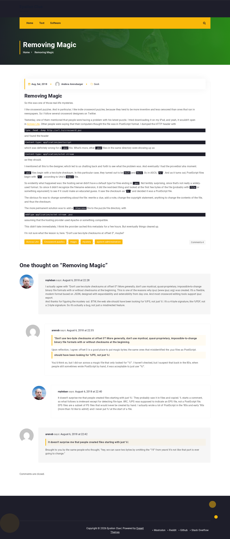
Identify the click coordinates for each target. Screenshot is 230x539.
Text (41, 23)
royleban (50, 280)
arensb (56, 330)
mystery (86, 241)
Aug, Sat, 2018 (39, 84)
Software (55, 23)
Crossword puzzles (54, 241)
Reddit (172, 530)
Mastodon (159, 530)
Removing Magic (44, 52)
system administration (109, 241)
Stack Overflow (200, 530)
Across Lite (33, 124)
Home (29, 23)
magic (73, 241)
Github (184, 530)
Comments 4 (197, 242)
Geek (97, 84)
